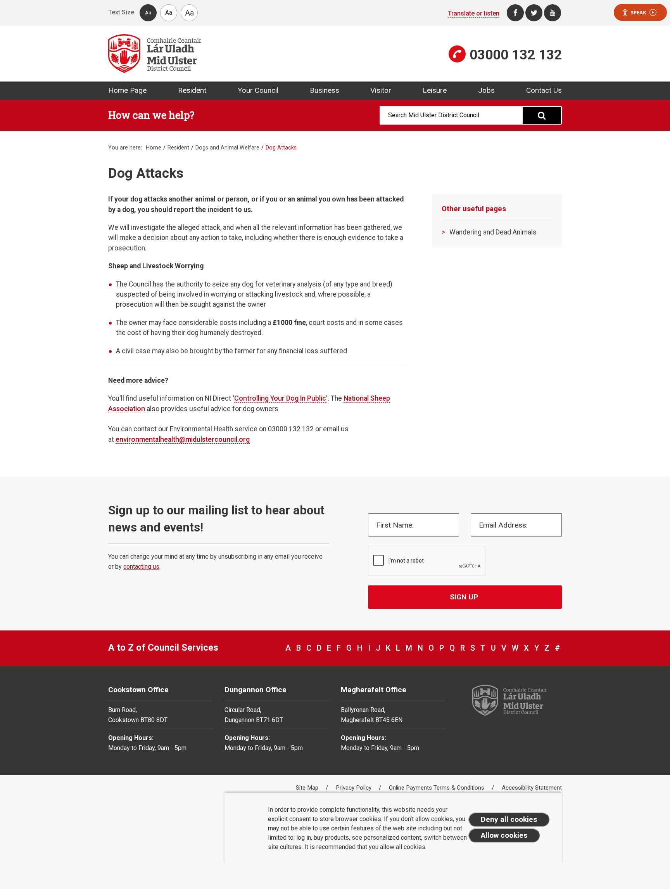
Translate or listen (473, 13)
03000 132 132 (516, 55)
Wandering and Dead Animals (493, 232)
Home (153, 147)
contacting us (141, 566)
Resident (192, 90)
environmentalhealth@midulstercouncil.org (183, 439)
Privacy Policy (354, 787)
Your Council (258, 90)
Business (324, 90)
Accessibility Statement (532, 787)
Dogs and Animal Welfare (227, 147)
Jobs (486, 90)
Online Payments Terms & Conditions (437, 787)
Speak (638, 12)
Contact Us (544, 90)
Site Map (308, 787)
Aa (148, 13)
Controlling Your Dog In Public (280, 398)
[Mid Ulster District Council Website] (218, 53)
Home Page (127, 90)
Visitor (380, 90)
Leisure (435, 90)
